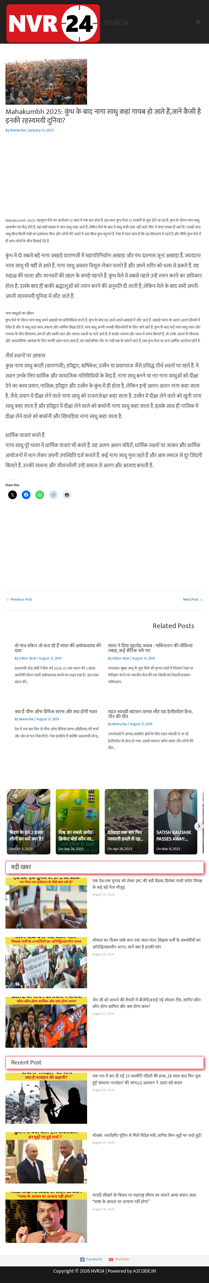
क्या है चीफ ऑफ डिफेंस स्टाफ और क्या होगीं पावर (56, 711)
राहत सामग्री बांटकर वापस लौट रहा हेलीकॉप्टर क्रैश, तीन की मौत (150, 714)
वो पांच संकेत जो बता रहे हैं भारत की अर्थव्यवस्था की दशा (58, 648)
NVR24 (116, 23)
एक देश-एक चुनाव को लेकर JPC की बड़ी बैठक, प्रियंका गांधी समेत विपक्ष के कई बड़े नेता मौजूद (147, 884)
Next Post (193, 600)
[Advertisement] (104, 179)
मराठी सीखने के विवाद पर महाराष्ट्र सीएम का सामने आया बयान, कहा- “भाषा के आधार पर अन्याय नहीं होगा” (145, 1198)
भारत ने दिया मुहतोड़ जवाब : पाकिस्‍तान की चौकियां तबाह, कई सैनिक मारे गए (150, 648)
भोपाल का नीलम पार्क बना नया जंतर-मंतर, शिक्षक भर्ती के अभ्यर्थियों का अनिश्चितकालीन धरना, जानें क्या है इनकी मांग (147, 943)
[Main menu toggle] (198, 22)
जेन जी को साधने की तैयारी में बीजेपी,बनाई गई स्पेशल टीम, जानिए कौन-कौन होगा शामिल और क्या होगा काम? (147, 1003)
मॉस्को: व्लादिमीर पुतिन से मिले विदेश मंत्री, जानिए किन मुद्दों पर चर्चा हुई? (147, 1135)
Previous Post (19, 600)
